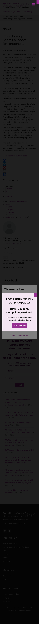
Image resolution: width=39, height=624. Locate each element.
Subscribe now (19, 325)
